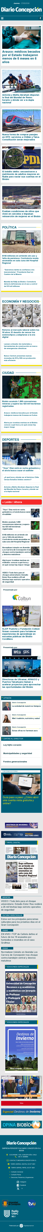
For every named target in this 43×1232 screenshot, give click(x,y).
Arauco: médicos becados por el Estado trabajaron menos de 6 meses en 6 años (21, 57)
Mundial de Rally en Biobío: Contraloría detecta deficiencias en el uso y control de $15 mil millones (20, 284)
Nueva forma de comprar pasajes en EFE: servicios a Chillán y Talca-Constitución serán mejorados (21, 137)
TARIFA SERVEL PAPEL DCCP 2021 (23, 1168)
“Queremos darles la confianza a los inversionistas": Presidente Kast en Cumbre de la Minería (19, 272)
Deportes (6, 897)
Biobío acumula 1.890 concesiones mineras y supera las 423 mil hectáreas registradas (15, 525)
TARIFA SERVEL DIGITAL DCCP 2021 (22, 1164)
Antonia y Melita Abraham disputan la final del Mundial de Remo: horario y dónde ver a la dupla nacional (20, 99)
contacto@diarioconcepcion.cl (22, 1160)
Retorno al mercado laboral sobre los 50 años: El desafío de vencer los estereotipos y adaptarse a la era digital (20, 333)
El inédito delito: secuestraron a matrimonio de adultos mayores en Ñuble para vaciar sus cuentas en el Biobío (21, 175)
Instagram (23, 1182)
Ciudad (5, 930)
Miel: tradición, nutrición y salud (26, 718)
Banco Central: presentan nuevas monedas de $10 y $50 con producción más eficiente (20, 358)
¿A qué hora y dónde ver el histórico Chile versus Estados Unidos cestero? (21, 478)
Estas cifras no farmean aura (24, 731)
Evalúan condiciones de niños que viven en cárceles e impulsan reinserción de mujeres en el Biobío (21, 214)
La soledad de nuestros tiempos (26, 706)
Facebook (23, 1185)
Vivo (21, 1103)
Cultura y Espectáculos (12, 915)
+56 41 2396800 (23, 1157)
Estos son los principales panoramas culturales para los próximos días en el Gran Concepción (20, 922)
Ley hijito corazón (12, 745)
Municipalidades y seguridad (17, 753)
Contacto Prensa (16, 1174)
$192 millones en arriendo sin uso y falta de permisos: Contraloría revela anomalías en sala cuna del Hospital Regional (16, 538)
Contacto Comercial (17, 1172)
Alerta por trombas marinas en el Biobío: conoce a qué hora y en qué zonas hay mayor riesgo (16, 562)
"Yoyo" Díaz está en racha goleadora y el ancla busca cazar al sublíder (16, 512)
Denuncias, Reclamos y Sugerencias (22, 1177)
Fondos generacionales (15, 761)
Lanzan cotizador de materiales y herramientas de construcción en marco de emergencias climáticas (20, 346)
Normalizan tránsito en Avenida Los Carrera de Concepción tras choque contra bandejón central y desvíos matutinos (16, 551)
